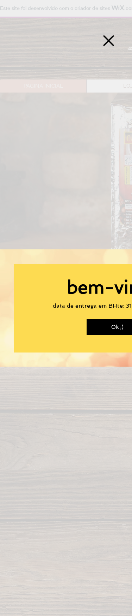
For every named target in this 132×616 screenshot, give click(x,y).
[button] (108, 40)
